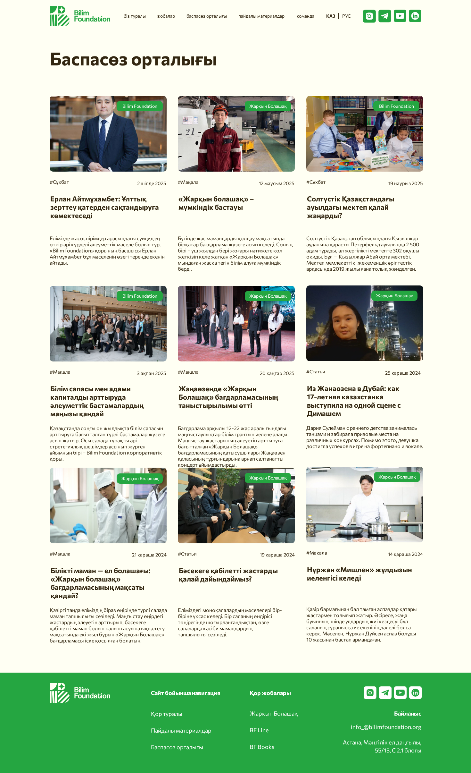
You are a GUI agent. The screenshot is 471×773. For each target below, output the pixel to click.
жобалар (166, 16)
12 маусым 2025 (276, 183)
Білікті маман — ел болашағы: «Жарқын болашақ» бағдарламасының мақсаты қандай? (101, 583)
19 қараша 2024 (277, 554)
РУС (346, 16)
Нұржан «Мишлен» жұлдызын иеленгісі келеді (359, 573)
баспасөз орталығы (206, 16)
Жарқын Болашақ (268, 296)
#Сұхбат (316, 182)
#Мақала (316, 553)
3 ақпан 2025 (151, 373)
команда (305, 16)
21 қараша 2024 (149, 554)
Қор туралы (166, 713)
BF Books (262, 746)
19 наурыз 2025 (405, 183)
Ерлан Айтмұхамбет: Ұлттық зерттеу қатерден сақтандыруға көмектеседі (104, 207)
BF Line (259, 730)
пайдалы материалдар (261, 16)
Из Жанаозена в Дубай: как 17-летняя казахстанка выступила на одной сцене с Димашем (354, 401)
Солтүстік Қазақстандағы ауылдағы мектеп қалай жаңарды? (350, 207)
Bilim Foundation (139, 296)
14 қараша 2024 (405, 554)
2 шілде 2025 (151, 183)
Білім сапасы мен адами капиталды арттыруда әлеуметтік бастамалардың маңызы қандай (97, 401)
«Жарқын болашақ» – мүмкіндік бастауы (216, 202)
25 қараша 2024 (403, 373)
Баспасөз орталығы (177, 747)
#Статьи (315, 371)
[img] (364, 323)
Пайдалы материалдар (181, 730)
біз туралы (135, 16)
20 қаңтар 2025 (277, 373)
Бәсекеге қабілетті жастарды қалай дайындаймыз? (228, 574)
